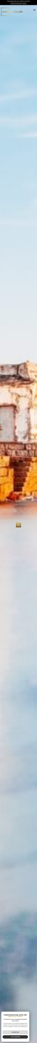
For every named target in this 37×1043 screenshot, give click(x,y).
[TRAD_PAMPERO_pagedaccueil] (12, 15)
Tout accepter (15, 1037)
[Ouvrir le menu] (35, 10)
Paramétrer (15, 1032)
